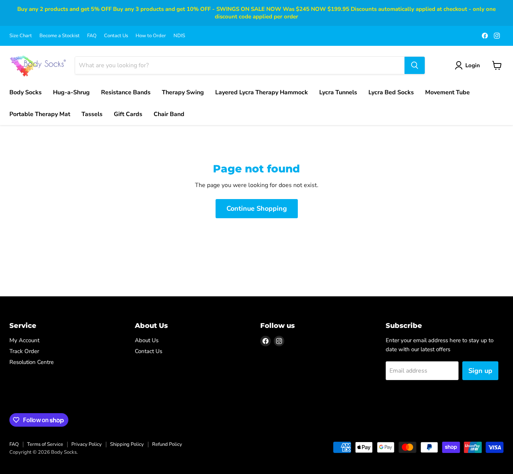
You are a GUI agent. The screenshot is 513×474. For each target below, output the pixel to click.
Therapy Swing (183, 92)
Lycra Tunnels (338, 92)
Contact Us (116, 36)
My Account (24, 340)
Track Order (24, 351)
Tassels (92, 114)
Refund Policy (167, 444)
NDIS (179, 36)
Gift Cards (128, 114)
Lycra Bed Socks (391, 92)
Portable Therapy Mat (39, 114)
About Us (146, 340)
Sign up (480, 370)
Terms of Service (45, 444)
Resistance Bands (126, 92)
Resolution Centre (31, 362)
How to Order (151, 36)
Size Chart (20, 36)
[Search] (414, 65)
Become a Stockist (59, 36)
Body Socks (25, 92)
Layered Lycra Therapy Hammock (261, 92)
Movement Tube (447, 92)
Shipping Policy (127, 444)
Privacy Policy (86, 444)
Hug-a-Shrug (71, 92)
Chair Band (169, 114)
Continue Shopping (256, 208)
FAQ (92, 36)
